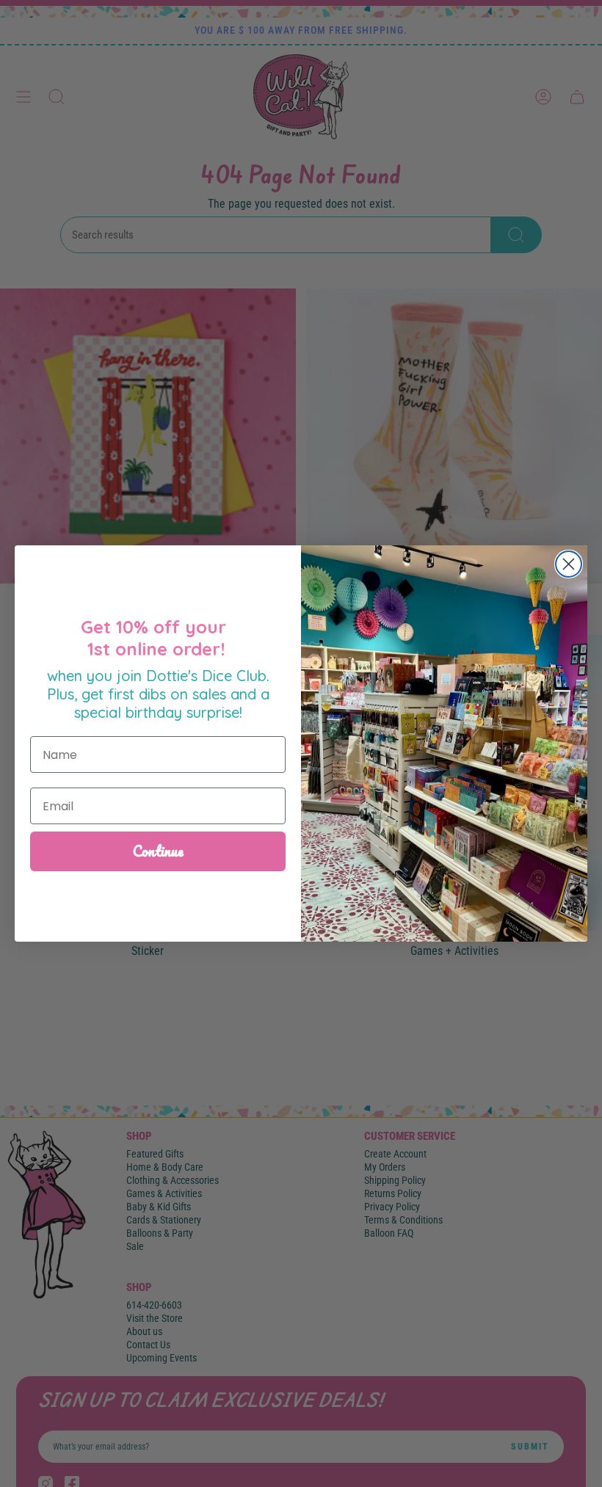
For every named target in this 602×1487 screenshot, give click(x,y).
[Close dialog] (568, 564)
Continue (158, 851)
